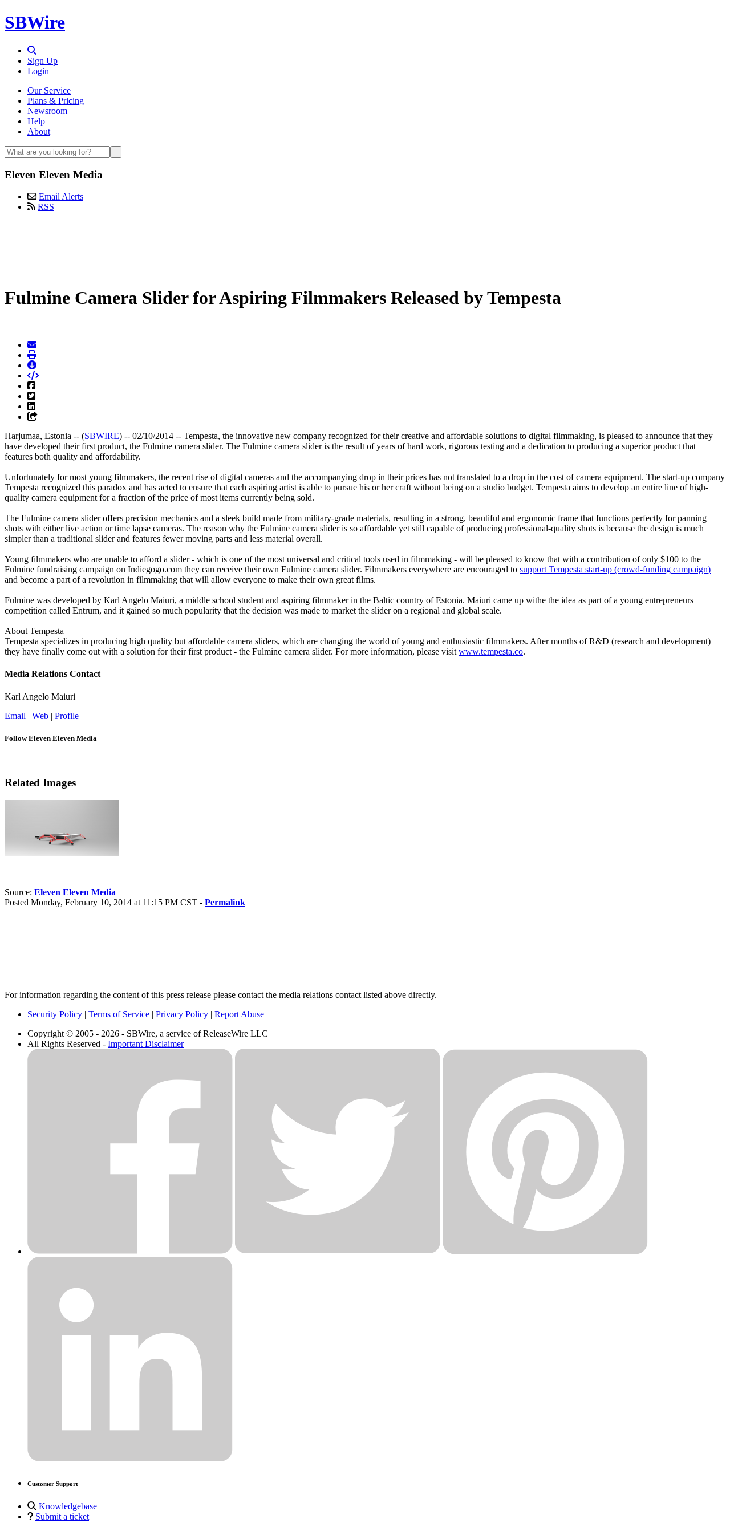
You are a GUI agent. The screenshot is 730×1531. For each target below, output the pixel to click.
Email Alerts (61, 196)
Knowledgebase (68, 1506)
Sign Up (42, 61)
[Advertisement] (365, 247)
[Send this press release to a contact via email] (31, 345)
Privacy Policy (182, 1014)
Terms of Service (118, 1014)
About (38, 131)
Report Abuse (239, 1014)
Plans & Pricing (55, 100)
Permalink (225, 902)
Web (40, 716)
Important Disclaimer (146, 1044)
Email (15, 716)
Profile (67, 716)
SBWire (35, 22)
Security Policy (54, 1014)
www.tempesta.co (491, 651)
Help (36, 121)
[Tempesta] (62, 853)
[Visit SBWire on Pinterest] (545, 1251)
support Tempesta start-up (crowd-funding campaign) (615, 569)
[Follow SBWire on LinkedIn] (130, 1459)
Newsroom (47, 111)
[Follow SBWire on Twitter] (337, 1251)
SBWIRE (101, 436)
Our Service (49, 90)
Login (38, 71)
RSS (46, 207)
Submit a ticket (62, 1516)
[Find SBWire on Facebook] (130, 1251)
